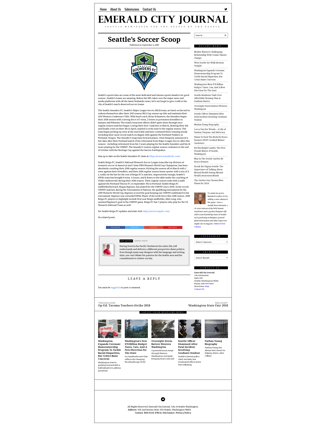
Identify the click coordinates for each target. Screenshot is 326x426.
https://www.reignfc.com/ (156, 211)
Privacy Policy (183, 412)
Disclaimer (169, 412)
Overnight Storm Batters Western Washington (161, 343)
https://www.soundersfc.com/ (165, 156)
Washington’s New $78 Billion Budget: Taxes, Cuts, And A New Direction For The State (209, 87)
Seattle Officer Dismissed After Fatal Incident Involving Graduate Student (210, 116)
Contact (139, 412)
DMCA (158, 412)
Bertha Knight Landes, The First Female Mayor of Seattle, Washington (209, 150)
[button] (225, 35)
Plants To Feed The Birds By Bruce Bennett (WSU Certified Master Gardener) (210, 140)
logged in (115, 287)
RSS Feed (149, 412)
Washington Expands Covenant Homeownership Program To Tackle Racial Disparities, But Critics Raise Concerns (109, 349)
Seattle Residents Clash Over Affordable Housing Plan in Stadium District (208, 98)
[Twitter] (226, 9)
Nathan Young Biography (206, 124)
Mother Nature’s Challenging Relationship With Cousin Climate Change (210, 54)
